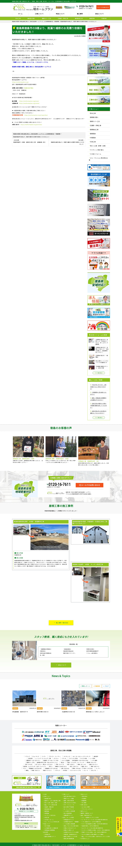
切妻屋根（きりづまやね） (51, 768)
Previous (11, 451)
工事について (66, 794)
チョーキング (35, 756)
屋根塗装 (92, 18)
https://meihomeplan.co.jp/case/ (29, 101)
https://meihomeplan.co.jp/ (20, 82)
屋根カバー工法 (46, 18)
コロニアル (93, 770)
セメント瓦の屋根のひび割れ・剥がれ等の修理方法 (95, 824)
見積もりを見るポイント (70, 828)
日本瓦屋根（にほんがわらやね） (80, 760)
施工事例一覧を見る (62, 623)
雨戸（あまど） (71, 764)
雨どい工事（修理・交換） (98, 146)
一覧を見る (99, 373)
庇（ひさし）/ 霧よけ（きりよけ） (44, 764)
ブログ (107, 686)
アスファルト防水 (73, 758)
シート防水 (92, 758)
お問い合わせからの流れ (70, 802)
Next (111, 451)
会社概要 (84, 798)
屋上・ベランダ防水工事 (51, 805)
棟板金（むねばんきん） (61, 766)
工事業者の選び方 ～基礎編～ (71, 821)
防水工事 (18, 18)
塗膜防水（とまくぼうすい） (33, 760)
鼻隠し (27, 770)
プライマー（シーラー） (55, 756)
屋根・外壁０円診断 (69, 800)
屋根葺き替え (31, 18)
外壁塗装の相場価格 (50, 830)
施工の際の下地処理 (69, 807)
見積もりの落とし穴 (69, 830)
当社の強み (84, 796)
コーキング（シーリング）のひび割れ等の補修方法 (95, 819)
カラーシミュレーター (69, 805)
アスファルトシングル (75, 770)
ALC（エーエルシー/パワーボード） (82, 756)
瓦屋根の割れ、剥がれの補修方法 (90, 826)
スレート (86, 770)
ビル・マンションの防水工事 (52, 821)
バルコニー (56, 758)
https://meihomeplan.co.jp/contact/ (31, 124)
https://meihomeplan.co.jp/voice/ (29, 103)
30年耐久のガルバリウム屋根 (71, 832)
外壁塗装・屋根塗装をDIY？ (71, 834)
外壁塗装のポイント (69, 819)
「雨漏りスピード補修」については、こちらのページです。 (30, 62)
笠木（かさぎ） (29, 764)
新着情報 (97, 686)
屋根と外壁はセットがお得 (70, 836)
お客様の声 (47, 834)
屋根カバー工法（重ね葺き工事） (53, 800)
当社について (62, 665)
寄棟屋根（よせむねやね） (35, 768)
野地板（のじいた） (92, 762)
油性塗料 (96, 756)
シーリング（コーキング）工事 (43, 758)
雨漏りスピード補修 (69, 798)
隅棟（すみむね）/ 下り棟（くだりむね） (82, 768)
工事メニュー (46, 796)
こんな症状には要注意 (69, 811)
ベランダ (64, 758)
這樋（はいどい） (93, 764)
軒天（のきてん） (74, 766)
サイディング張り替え (97, 150)
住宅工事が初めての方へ (70, 796)
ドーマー (98, 768)
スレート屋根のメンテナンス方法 (90, 817)
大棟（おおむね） (65, 768)
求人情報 (84, 802)
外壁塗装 (103, 18)
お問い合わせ (84, 805)
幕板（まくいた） (82, 764)
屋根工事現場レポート (50, 836)
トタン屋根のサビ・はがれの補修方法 (91, 821)
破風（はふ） (85, 766)
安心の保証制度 (68, 813)
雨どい (51, 766)
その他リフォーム (95, 154)
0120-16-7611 (86, 6)
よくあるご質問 (86, 807)
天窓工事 (93, 142)
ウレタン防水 (83, 758)
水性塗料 (30, 758)
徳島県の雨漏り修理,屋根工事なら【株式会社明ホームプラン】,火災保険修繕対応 (55, 845)
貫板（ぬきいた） (95, 766)
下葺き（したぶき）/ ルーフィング (75, 762)
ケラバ (24, 768)
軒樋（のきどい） (36, 770)
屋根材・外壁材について (87, 813)
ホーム (20, 14)
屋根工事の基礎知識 (69, 838)
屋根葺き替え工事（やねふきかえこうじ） (47, 762)
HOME (45, 794)
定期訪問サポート (68, 815)
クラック (27, 756)
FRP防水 (65, 770)
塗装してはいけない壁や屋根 (71, 826)
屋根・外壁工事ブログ (86, 815)
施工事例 (45, 832)
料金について (46, 824)
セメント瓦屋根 (66, 760)
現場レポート (86, 686)
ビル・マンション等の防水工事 (98, 159)
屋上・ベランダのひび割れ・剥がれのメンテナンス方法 (96, 836)
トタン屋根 (94, 760)
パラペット (57, 770)
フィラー (44, 756)
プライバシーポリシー (87, 809)
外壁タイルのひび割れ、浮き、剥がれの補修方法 (94, 832)
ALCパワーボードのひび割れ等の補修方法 (92, 828)
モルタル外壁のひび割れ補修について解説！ (93, 834)
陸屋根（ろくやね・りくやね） (51, 760)
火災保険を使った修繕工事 (51, 828)
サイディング (67, 756)
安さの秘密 (47, 826)
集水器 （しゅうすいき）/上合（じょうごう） (35, 766)
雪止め (62, 762)
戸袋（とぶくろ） (60, 764)
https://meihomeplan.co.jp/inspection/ (36, 115)
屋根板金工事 (79, 18)
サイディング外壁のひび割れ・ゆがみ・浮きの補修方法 (96, 830)
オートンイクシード (69, 809)
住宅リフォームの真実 (68, 817)
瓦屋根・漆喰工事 (63, 18)
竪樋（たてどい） (47, 770)
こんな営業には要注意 (69, 824)
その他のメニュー (85, 838)
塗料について (84, 811)
